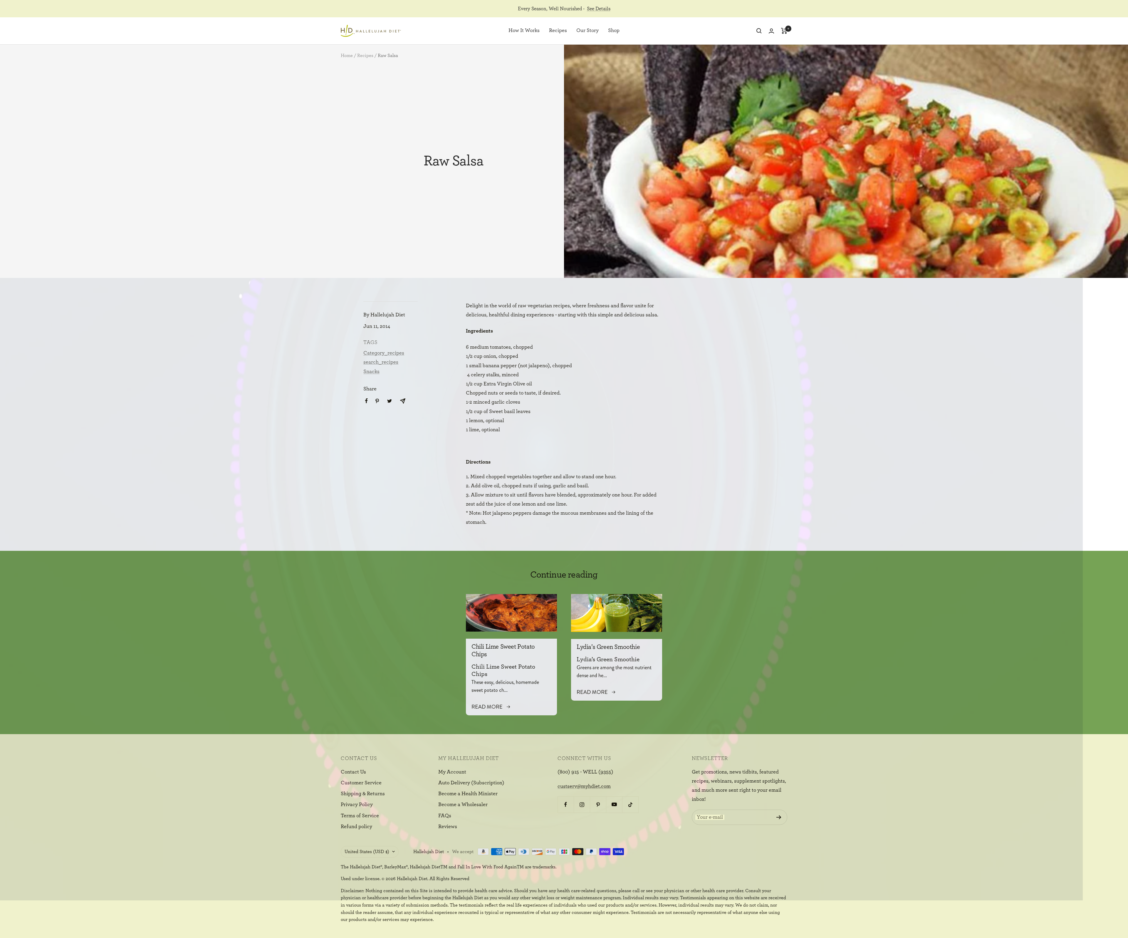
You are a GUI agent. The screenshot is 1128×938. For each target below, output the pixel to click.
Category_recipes (383, 353)
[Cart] (784, 31)
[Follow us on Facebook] (566, 804)
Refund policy (356, 826)
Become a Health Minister (468, 793)
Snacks (371, 371)
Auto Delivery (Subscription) (471, 783)
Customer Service (361, 783)
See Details (598, 8)
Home (347, 55)
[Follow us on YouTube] (614, 804)
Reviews (447, 826)
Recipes (558, 30)
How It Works (524, 30)
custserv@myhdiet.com (584, 786)
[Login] (771, 30)
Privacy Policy (357, 804)
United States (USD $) (367, 851)
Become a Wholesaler (463, 804)
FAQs (444, 815)
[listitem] (366, 400)
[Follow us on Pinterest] (598, 804)
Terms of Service (360, 815)
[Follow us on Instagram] (582, 804)
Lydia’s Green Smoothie (608, 647)
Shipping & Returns (363, 793)
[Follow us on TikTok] (630, 804)
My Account (452, 772)
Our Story (587, 30)
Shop (614, 30)
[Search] (759, 30)
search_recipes (380, 362)
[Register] (778, 817)
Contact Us (353, 772)
